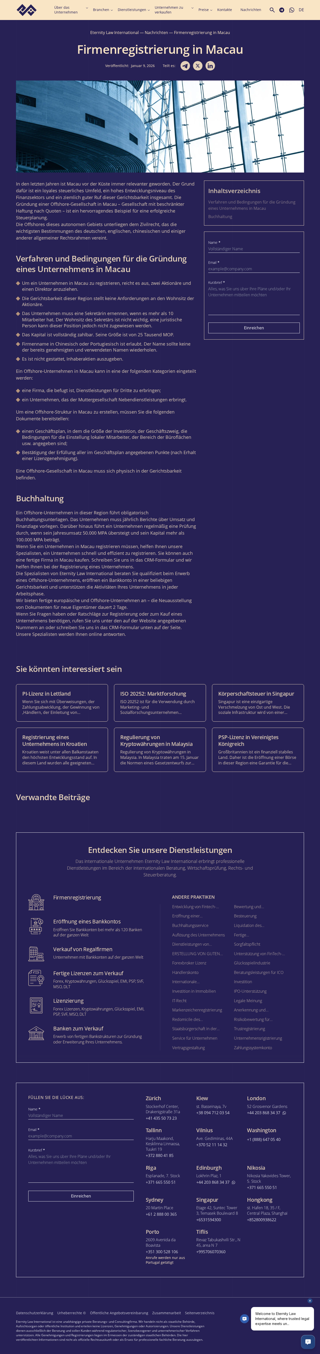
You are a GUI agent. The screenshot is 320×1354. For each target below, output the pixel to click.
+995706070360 (211, 1251)
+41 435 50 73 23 (161, 1118)
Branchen (101, 10)
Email (214, 262)
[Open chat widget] (308, 1342)
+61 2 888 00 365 (161, 1214)
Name (214, 242)
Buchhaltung (220, 216)
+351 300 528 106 (162, 1251)
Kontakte (224, 10)
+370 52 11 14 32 (211, 1144)
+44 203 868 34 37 (263, 1112)
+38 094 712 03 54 (213, 1112)
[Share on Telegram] (185, 66)
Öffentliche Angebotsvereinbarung (119, 1312)
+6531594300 (208, 1219)
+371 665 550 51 (161, 1182)
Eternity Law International (114, 32)
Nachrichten (250, 10)
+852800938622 (261, 1219)
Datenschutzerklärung (34, 1312)
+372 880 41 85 (160, 1155)
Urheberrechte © (71, 1312)
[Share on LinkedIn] (210, 66)
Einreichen (254, 328)
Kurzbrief (216, 282)
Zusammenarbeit (166, 1312)
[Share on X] (197, 66)
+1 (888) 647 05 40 (263, 1139)
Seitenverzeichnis (199, 1312)
